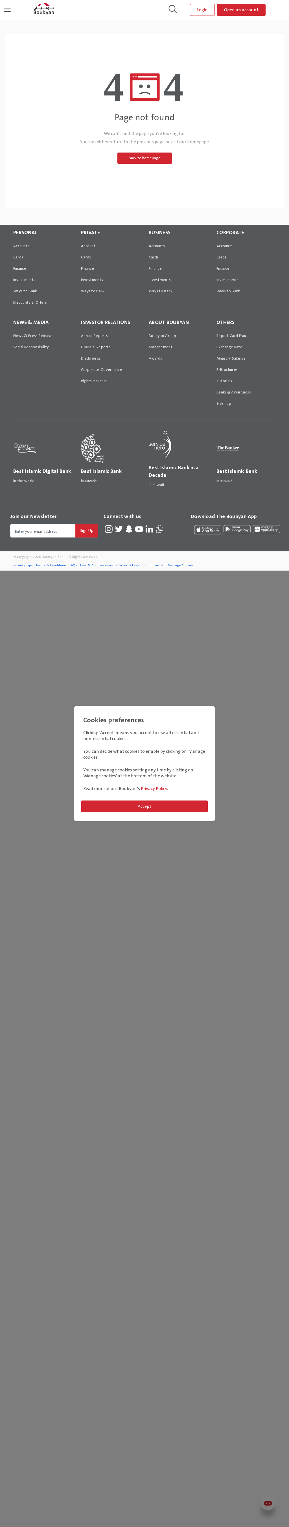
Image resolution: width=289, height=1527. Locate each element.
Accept (144, 806)
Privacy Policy (154, 788)
